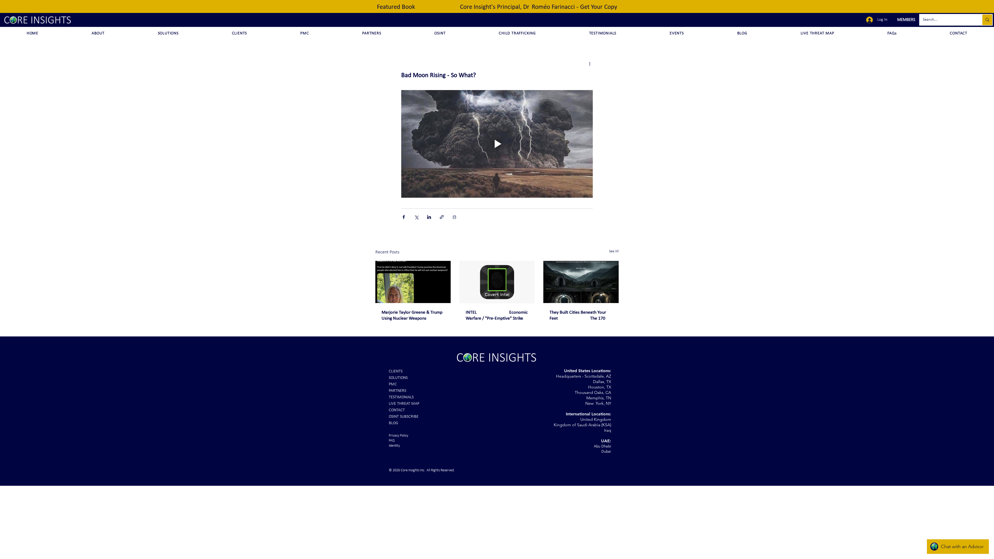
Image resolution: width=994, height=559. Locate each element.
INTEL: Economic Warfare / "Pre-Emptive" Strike (497, 315)
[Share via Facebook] (403, 217)
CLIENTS (396, 371)
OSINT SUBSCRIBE (404, 417)
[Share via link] (441, 217)
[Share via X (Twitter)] (416, 217)
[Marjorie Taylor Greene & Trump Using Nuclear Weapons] (413, 282)
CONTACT (397, 410)
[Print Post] (454, 217)
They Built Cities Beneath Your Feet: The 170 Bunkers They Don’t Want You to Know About (580, 315)
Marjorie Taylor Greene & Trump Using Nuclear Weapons (412, 315)
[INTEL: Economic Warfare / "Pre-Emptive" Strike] (497, 282)
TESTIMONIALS (401, 397)
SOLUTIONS (398, 378)
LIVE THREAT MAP (404, 404)
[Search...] (987, 19)
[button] (905, 19)
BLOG (393, 423)
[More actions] (590, 64)
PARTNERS (397, 391)
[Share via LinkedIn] (429, 217)
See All (614, 251)
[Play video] (497, 144)
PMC (393, 384)
